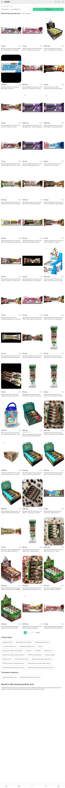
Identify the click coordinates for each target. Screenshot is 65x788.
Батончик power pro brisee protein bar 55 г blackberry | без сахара (11, 49)
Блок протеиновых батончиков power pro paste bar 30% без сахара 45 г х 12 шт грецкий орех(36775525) (9, 627)
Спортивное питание (8, 6)
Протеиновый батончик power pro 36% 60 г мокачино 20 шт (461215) (11, 588)
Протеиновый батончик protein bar (30, 677)
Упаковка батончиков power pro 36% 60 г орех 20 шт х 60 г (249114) (54, 433)
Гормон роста (48, 650)
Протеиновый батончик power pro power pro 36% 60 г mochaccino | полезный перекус (11, 279)
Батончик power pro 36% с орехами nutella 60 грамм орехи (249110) (53, 87)
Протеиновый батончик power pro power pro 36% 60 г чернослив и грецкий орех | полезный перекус (32, 356)
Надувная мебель (8, 642)
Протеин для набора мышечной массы (14, 655)
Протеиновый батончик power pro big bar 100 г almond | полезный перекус (32, 203)
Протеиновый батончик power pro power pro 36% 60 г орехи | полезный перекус (53, 241)
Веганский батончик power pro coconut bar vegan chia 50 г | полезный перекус (53, 512)
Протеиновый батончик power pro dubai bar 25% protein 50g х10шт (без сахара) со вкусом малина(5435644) (53, 473)
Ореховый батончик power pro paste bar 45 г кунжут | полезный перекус (53, 356)
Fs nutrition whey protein (21, 659)
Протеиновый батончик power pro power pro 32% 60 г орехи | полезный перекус (11, 126)
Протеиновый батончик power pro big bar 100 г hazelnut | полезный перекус (32, 87)
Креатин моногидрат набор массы (42, 659)
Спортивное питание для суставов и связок (40, 667)
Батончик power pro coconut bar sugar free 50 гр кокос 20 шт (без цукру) (53, 279)
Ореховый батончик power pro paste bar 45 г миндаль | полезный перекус (53, 395)
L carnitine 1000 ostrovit (9, 646)
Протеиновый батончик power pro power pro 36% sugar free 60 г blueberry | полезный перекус (32, 164)
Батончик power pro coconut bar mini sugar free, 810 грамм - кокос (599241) (10, 433)
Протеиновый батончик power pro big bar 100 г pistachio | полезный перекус (11, 203)
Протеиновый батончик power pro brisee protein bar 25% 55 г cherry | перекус (11, 164)
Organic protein (7, 659)
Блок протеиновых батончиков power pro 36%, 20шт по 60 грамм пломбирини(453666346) (53, 49)
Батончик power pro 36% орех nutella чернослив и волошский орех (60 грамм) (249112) (10, 395)
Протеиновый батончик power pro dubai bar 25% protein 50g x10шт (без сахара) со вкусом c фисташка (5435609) (11, 512)
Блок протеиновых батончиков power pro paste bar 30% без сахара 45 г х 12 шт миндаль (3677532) (52, 588)
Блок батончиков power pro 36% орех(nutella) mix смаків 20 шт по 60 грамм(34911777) (31, 588)
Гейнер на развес (50, 655)
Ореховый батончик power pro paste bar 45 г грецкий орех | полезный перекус (31, 550)
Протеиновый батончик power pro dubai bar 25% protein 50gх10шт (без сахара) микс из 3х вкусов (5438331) (32, 435)
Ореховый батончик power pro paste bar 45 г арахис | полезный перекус (31, 395)
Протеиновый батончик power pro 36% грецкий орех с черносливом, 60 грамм (32, 279)
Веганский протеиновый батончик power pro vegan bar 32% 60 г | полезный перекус (11, 550)
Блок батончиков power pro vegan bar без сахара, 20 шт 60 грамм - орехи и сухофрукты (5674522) (10, 473)
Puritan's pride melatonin (35, 655)
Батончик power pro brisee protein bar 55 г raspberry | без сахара (32, 49)
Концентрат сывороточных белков (12, 650)
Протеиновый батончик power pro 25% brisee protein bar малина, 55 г (32, 318)
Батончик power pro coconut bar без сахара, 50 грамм (10, 87)
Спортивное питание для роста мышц (13, 667)
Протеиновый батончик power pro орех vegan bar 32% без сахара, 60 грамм (11, 356)
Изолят (41, 646)
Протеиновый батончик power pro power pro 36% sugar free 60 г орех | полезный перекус (32, 241)
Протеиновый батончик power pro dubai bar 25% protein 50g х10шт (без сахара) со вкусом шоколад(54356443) (32, 473)
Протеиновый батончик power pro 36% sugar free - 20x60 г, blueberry (32, 126)
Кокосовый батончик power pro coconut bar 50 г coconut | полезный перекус (53, 164)
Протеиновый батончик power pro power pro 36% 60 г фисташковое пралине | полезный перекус (53, 203)
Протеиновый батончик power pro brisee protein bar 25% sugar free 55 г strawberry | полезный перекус (54, 627)
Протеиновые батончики (42, 642)
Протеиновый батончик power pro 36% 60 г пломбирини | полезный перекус (11, 241)
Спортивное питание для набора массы (38, 663)
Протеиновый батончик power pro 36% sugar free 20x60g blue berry (53, 126)
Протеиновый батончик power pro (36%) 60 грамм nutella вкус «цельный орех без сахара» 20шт (32, 627)
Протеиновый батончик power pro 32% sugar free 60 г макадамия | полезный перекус (53, 318)
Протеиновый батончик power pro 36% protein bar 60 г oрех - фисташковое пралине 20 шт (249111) (53, 550)
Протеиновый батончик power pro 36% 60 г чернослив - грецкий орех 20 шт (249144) (32, 512)
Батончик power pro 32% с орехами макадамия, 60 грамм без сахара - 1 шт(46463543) (11, 318)
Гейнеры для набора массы (27, 646)
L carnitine (28, 650)
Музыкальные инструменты (24, 642)
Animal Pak (38, 650)
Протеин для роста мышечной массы (13, 663)
